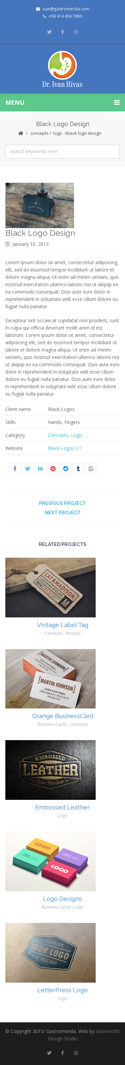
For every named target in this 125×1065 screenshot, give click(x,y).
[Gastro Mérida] (62, 68)
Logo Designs (62, 898)
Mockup (73, 633)
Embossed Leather (62, 807)
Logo (57, 133)
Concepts (39, 133)
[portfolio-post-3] (40, 205)
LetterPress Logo (62, 990)
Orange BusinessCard (62, 715)
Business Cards (52, 724)
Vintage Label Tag (62, 624)
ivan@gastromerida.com (66, 9)
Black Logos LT (65, 448)
